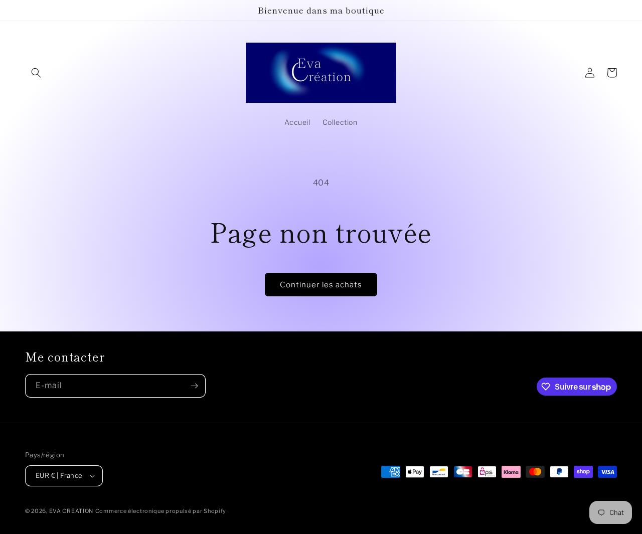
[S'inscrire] (194, 386)
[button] (36, 73)
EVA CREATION (71, 510)
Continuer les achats (321, 284)
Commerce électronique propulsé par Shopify (160, 510)
